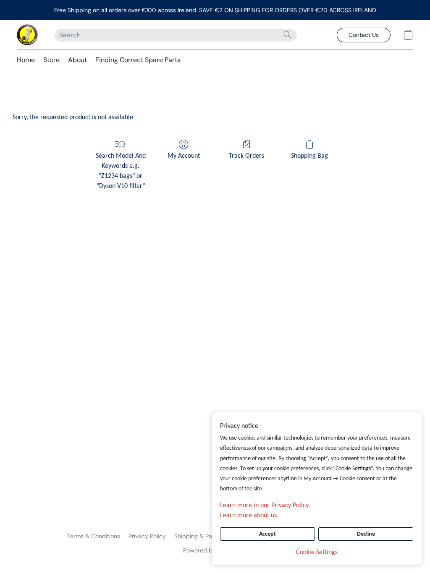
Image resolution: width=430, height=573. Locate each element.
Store (51, 59)
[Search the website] (287, 34)
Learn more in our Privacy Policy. (265, 505)
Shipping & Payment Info (207, 536)
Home (26, 59)
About (77, 59)
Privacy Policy (147, 536)
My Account (184, 156)
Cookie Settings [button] (317, 552)
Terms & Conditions (93, 536)
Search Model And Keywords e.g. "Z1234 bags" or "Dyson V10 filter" (121, 171)
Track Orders (246, 156)
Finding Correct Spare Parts (138, 59)
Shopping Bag (309, 156)
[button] (27, 34)
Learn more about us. (249, 515)
